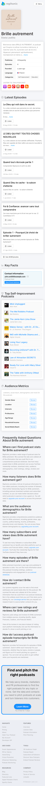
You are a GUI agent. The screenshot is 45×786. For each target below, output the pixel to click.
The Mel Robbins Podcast (22, 311)
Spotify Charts (7, 782)
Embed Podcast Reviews (31, 760)
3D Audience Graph (30, 749)
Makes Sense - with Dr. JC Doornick (25, 327)
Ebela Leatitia (8, 37)
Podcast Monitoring (9, 762)
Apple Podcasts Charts (10, 779)
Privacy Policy (28, 771)
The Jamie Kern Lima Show (22, 319)
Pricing (4, 730)
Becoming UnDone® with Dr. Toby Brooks (25, 350)
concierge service (20, 599)
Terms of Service (29, 774)
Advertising (6, 755)
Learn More (23, 706)
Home (4, 727)
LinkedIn (26, 777)
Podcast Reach (28, 752)
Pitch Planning (28, 735)
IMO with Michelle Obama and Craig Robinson (25, 334)
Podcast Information (30, 732)
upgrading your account (29, 526)
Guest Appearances (9, 749)
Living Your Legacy (18, 342)
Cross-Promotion (8, 757)
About (4, 732)
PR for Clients (6, 752)
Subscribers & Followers (31, 755)
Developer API (7, 740)
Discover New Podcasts (31, 757)
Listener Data (27, 730)
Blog (3, 771)
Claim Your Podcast (8, 735)
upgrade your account (16, 498)
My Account (6, 738)
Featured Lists (7, 777)
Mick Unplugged (17, 304)
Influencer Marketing (9, 760)
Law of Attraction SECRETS (23, 357)
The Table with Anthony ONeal (24, 373)
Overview (26, 727)
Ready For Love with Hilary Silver (25, 365)
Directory (5, 774)
